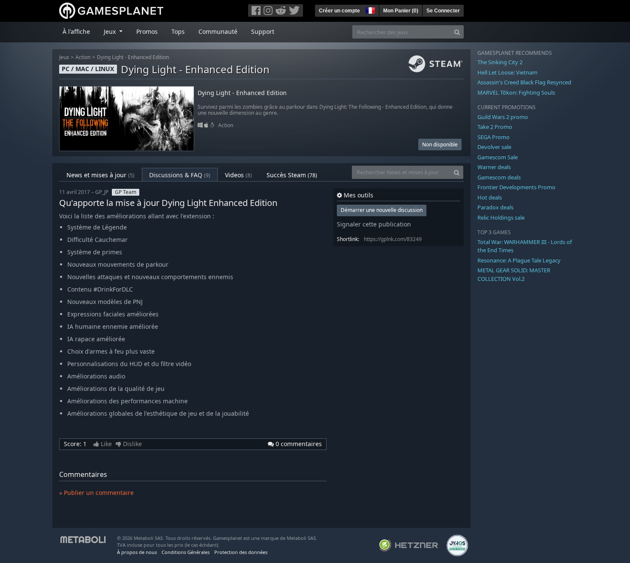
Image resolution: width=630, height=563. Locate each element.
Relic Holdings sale (501, 217)
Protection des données (240, 552)
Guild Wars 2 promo (502, 117)
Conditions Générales (186, 552)
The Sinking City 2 (499, 62)
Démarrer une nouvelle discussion (382, 210)
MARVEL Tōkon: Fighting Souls (516, 92)
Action (82, 57)
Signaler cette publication (374, 224)
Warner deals (494, 167)
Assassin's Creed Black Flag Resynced (524, 82)
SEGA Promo (493, 137)
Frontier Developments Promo (516, 187)
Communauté (217, 31)
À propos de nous (137, 552)
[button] (369, 9)
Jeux (64, 57)
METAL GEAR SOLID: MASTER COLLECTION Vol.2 (513, 274)
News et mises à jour (100, 175)
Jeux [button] (110, 31)
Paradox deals (495, 207)
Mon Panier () (400, 11)
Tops (178, 31)
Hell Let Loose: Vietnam (507, 72)
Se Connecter (443, 11)
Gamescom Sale (497, 157)
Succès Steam (292, 175)
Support (262, 31)
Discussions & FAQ (179, 175)
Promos (147, 31)
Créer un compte (339, 11)
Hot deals (489, 197)
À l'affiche (76, 31)
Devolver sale (494, 147)
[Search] (457, 32)
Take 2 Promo (494, 127)
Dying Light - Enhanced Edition (133, 57)
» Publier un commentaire (96, 493)
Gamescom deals (499, 177)
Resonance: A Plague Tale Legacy (519, 260)
